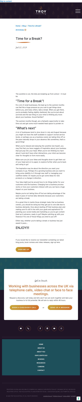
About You (41, 352)
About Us (41, 348)
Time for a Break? (34, 26)
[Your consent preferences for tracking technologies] (78, 398)
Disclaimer (66, 396)
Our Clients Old (41, 355)
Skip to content (6, 1)
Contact (41, 370)
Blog (24, 26)
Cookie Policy (47, 396)
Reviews (41, 359)
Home (18, 26)
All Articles (20, 30)
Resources (41, 363)
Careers (41, 366)
